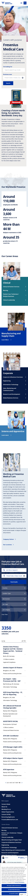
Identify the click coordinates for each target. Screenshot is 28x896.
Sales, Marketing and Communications (9, 389)
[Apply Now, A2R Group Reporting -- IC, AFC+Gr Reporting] (25, 696)
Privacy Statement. (20, 882)
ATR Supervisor (8, 769)
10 (19, 783)
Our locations (7, 544)
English (21, 894)
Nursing (5, 290)
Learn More (5, 340)
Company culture (8, 539)
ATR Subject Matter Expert (13, 758)
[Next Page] (22, 782)
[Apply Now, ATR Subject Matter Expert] (25, 761)
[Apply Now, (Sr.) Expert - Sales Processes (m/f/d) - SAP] (25, 683)
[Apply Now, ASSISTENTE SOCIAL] (25, 726)
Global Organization (8, 812)
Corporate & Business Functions (13, 377)
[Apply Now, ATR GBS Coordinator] (25, 739)
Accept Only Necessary (14, 889)
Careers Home (6, 804)
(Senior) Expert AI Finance (12, 668)
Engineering (6, 381)
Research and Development (11, 394)
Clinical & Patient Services (11, 287)
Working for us (6, 809)
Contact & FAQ (6, 814)
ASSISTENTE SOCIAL (10, 721)
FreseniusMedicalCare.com (10, 819)
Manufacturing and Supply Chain (12, 840)
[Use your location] (22, 78)
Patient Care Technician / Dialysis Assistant (11, 295)
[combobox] (13, 78)
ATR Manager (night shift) (12, 747)
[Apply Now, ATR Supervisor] (25, 772)
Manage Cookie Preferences (14, 885)
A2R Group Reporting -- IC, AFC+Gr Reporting (13, 693)
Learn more (5, 435)
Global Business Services (10, 398)
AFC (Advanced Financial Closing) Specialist (12, 707)
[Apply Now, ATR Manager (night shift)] (25, 750)
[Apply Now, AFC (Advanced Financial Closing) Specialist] (25, 711)
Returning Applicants (8, 817)
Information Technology (10, 384)
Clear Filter (5, 614)
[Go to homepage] (7, 3)
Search (8, 83)
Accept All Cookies (14, 893)
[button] (14, 588)
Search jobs (14, 582)
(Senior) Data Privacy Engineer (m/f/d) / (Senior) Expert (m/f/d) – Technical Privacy (12, 650)
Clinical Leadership (9, 300)
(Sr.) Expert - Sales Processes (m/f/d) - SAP (12, 680)
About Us (4, 807)
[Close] (26, 865)
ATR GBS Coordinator (11, 736)
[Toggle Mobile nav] (21, 3)
